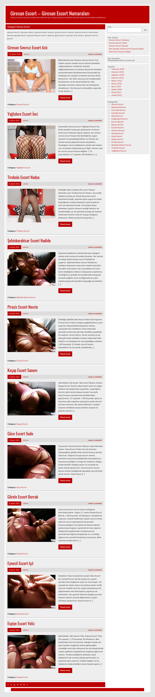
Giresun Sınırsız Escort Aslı (27, 47)
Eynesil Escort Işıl (20, 563)
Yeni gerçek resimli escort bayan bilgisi (126, 48)
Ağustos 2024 (117, 75)
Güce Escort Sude (20, 433)
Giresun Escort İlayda (118, 46)
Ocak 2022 (116, 92)
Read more (65, 97)
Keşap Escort (22, 424)
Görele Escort (22, 554)
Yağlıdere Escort (23, 168)
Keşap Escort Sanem (22, 370)
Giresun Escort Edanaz (119, 40)
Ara (109, 27)
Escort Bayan (117, 121)
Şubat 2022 (116, 89)
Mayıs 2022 (116, 80)
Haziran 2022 (117, 78)
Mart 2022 (116, 86)
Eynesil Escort (22, 614)
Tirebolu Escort (22, 231)
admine (26, 54)
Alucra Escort (117, 104)
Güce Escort (21, 487)
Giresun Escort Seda (118, 43)
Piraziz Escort (22, 361)
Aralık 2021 (116, 95)
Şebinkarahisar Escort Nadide (29, 240)
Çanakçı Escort (118, 113)
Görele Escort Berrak (23, 497)
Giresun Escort (22, 104)
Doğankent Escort (119, 119)
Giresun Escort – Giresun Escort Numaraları (49, 13)
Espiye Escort (22, 677)
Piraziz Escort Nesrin (23, 307)
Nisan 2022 (116, 83)
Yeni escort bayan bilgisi (120, 51)
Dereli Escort (117, 116)
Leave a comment (95, 54)
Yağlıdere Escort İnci (23, 114)
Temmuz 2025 (117, 69)
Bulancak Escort (118, 107)
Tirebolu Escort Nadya (23, 177)
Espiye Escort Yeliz (21, 623)
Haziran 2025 (117, 72)
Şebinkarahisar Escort (25, 297)
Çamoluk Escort (118, 110)
